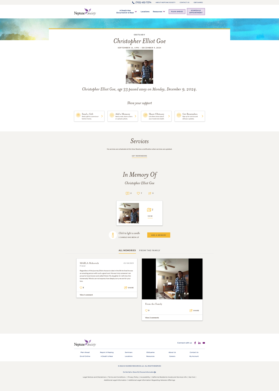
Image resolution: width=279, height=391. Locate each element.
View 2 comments (152, 318)
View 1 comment (86, 295)
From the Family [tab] (149, 250)
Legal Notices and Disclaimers (94, 377)
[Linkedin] (199, 343)
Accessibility (145, 377)
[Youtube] (204, 343)
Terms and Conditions (117, 377)
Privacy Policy (133, 377)
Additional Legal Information (115, 380)
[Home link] (85, 11)
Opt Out (192, 377)
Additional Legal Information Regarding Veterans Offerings (151, 380)
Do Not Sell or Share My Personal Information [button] (138, 372)
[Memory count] (127, 193)
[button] (125, 11)
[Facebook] (195, 343)
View (150, 216)
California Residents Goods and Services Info (169, 377)
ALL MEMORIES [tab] (127, 250)
